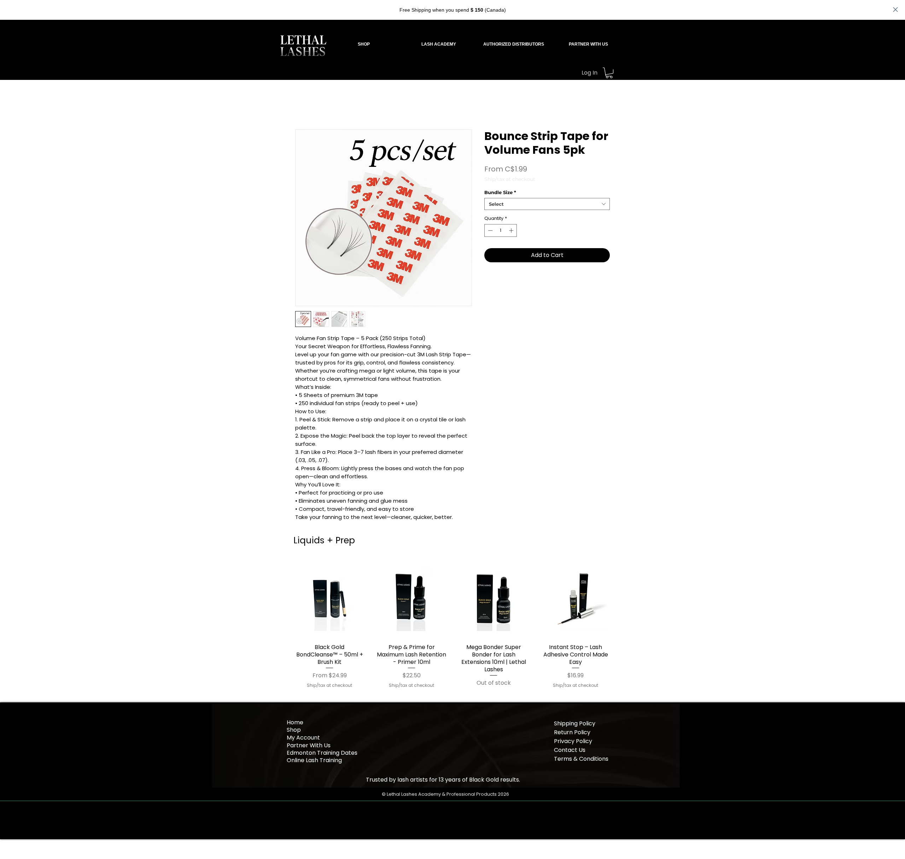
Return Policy (572, 732)
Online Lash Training (315, 760)
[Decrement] (489, 230)
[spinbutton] (501, 230)
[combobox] (547, 204)
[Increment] (512, 230)
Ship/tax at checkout (509, 179)
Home (295, 722)
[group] (452, 624)
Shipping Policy (574, 723)
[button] (438, 44)
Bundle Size (500, 192)
